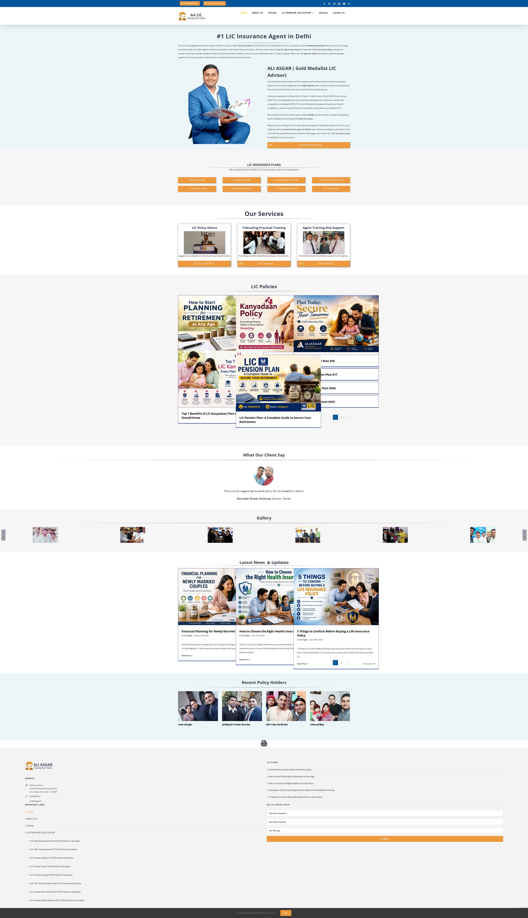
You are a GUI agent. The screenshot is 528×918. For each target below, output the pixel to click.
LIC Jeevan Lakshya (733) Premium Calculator (52, 857)
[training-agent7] (45, 528)
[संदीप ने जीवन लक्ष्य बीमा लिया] (286, 706)
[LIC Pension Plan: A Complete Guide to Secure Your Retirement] (278, 383)
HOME (30, 812)
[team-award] (220, 528)
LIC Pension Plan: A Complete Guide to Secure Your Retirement (274, 383)
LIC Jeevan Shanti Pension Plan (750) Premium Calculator (57, 900)
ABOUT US (32, 818)
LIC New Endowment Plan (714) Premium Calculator (55, 841)
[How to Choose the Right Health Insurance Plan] (278, 596)
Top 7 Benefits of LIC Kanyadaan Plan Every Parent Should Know (217, 379)
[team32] (395, 528)
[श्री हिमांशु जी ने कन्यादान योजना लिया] (242, 706)
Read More (186, 655)
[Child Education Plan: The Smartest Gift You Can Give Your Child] (336, 323)
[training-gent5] (482, 528)
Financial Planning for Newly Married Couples (217, 596)
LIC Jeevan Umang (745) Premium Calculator (51, 874)
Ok (285, 913)
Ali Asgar (188, 635)
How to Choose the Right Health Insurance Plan (275, 596)
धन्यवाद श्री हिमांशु (326, 706)
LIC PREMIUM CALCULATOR (41, 832)
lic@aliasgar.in (36, 801)
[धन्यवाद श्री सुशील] (198, 706)
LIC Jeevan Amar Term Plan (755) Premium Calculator (55, 891)
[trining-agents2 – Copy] (132, 528)
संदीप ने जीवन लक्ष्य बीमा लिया (282, 706)
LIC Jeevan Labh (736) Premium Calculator (50, 866)
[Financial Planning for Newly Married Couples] (220, 596)
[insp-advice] (204, 232)
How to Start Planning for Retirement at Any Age (217, 324)
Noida (311, 114)
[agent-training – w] (323, 232)
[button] (3, 535)
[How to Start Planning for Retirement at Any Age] (220, 323)
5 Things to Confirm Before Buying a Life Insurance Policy (332, 596)
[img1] (307, 528)
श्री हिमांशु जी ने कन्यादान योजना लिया (238, 706)
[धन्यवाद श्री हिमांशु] (330, 706)
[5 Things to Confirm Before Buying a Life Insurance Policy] (336, 596)
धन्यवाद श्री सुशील (194, 706)
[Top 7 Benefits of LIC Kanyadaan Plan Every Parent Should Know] (220, 379)
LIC (305, 85)
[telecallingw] (264, 232)
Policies (30, 825)
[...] (252, 652)
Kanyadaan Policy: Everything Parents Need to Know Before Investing (274, 324)
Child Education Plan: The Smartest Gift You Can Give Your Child (332, 324)
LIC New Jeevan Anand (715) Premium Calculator (53, 849)
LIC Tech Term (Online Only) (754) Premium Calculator (56, 883)
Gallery (224, 324)
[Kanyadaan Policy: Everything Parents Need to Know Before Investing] (278, 323)
